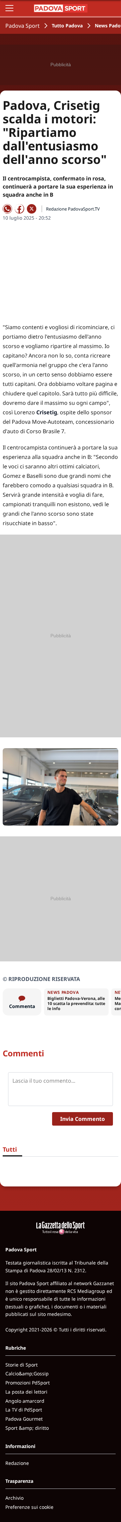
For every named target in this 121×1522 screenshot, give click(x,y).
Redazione (17, 1463)
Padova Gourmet (24, 1419)
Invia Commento (82, 1119)
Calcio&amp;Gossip (27, 1373)
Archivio (14, 1498)
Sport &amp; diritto (27, 1428)
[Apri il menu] (9, 8)
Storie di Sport (21, 1364)
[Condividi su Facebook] (19, 209)
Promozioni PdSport (27, 1382)
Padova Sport (22, 25)
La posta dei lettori (26, 1392)
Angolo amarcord (24, 1401)
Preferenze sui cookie (29, 1507)
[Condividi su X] (31, 209)
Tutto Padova (67, 25)
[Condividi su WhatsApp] (7, 209)
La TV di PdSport (23, 1409)
